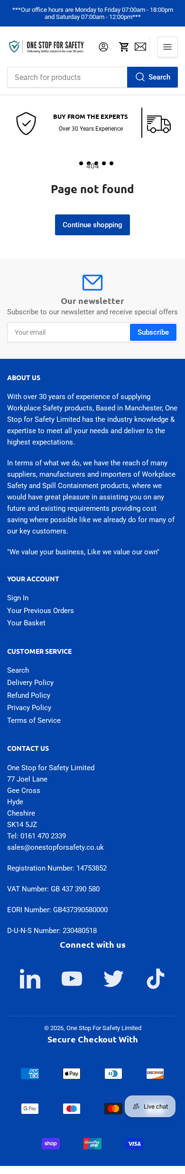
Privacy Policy (29, 707)
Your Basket (26, 623)
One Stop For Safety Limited (103, 1028)
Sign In (17, 598)
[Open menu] (167, 46)
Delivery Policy (30, 682)
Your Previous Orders (40, 610)
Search (159, 77)
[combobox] (92, 77)
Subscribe (153, 332)
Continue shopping (92, 225)
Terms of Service (34, 720)
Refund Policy (28, 695)
